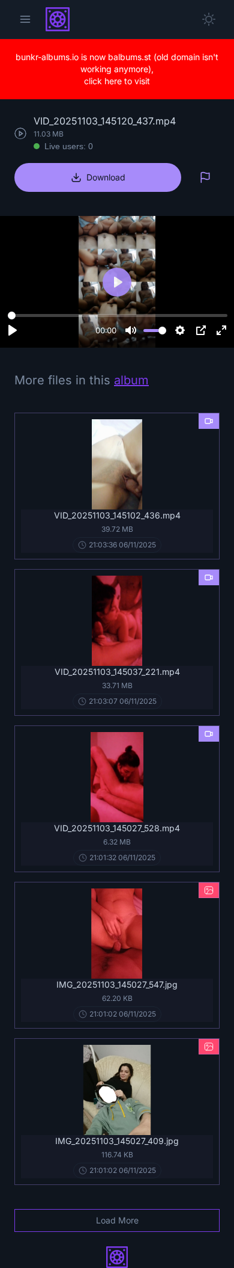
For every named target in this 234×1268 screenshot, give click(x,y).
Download (105, 177)
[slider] (117, 315)
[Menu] (25, 19)
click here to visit (117, 81)
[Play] (12, 330)
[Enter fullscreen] (221, 330)
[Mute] (130, 330)
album (131, 380)
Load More (117, 1220)
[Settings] (180, 330)
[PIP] (201, 330)
